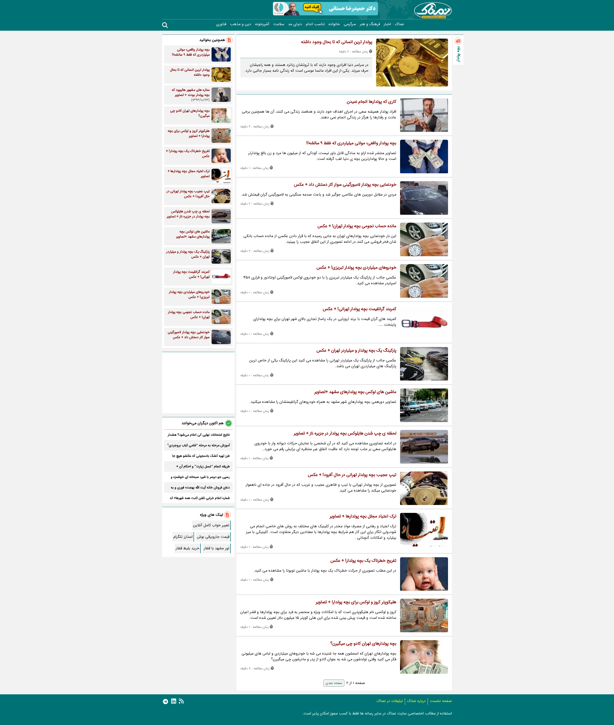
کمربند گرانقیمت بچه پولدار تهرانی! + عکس (359, 309)
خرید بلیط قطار (187, 548)
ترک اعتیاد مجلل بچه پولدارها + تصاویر (363, 516)
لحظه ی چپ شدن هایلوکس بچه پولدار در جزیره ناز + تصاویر (345, 433)
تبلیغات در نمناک (390, 701)
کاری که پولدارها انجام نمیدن (371, 101)
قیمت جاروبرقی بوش (213, 537)
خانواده (334, 24)
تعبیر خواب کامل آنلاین (211, 525)
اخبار (387, 24)
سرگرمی (350, 24)
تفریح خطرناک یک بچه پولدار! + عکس (363, 560)
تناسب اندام (315, 24)
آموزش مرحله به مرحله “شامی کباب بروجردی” (198, 445)
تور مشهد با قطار (216, 548)
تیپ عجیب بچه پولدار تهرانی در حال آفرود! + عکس (352, 474)
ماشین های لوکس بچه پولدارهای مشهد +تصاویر (355, 392)
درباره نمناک (416, 701)
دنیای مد (295, 24)
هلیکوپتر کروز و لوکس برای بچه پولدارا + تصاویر (356, 602)
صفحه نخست (441, 701)
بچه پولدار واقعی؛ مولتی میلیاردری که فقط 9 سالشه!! (351, 143)
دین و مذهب (240, 24)
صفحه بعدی (333, 683)
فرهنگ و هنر (370, 24)
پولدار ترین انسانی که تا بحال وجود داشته (336, 42)
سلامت (278, 24)
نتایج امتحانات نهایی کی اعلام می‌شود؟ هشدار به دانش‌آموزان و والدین (199, 434)
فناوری (221, 24)
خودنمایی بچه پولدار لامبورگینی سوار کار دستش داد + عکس (345, 184)
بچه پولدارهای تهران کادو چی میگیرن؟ (363, 643)
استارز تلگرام (183, 537)
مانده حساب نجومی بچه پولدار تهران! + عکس (357, 226)
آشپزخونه (262, 24)
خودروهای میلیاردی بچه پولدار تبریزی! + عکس (356, 267)
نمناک (399, 24)
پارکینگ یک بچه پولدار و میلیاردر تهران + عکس (356, 350)
